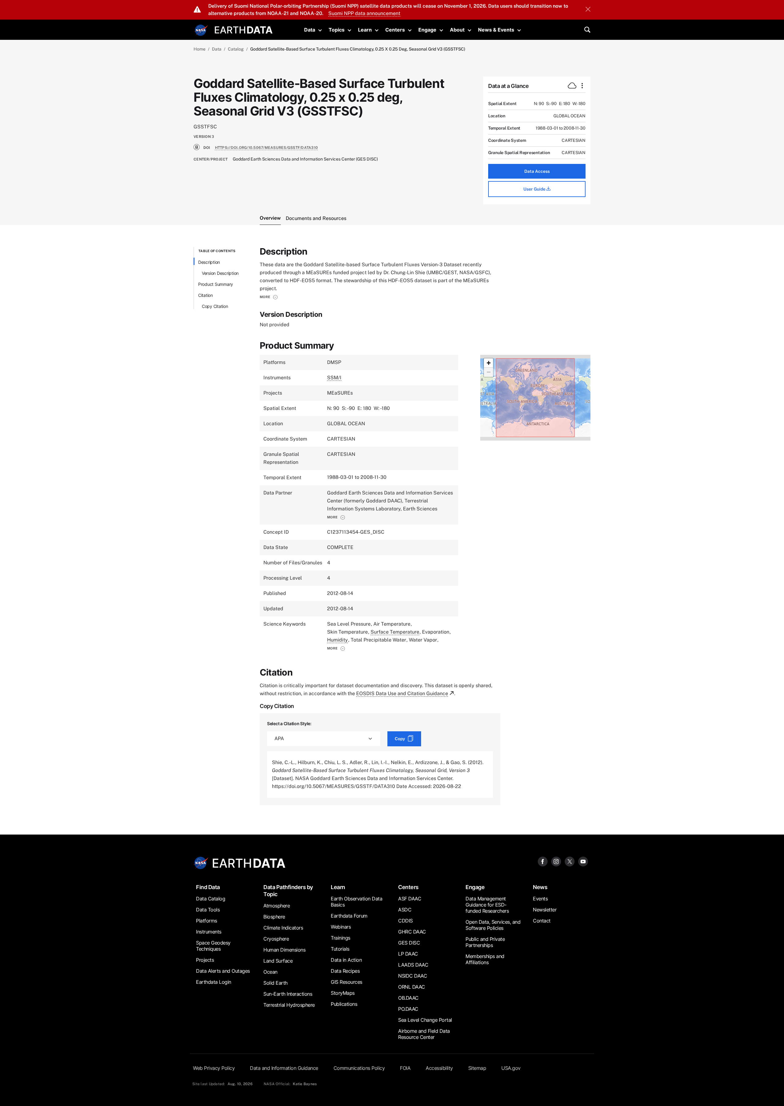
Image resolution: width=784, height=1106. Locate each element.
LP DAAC (408, 954)
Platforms (206, 921)
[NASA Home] (201, 30)
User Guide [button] (534, 189)
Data (309, 30)
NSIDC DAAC (412, 976)
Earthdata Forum (349, 916)
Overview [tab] (270, 218)
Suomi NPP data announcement (364, 13)
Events (540, 899)
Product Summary (215, 284)
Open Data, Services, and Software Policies (493, 925)
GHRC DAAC (412, 932)
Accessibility (439, 1068)
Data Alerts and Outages (223, 971)
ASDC (404, 910)
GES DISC (409, 943)
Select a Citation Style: (289, 723)
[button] (269, 297)
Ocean (270, 972)
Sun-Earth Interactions (287, 994)
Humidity (337, 640)
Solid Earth (275, 983)
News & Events (496, 30)
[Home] (244, 29)
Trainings (340, 938)
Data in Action (346, 960)
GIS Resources (346, 982)
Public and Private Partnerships (485, 942)
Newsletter (544, 910)
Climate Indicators (283, 928)
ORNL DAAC (411, 987)
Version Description (220, 273)
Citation (205, 295)
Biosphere (274, 917)
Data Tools (208, 910)
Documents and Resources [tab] (316, 218)
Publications (344, 1004)
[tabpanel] (392, 526)
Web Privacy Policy (214, 1068)
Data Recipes (345, 971)
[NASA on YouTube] (583, 861)
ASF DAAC (409, 899)
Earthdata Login (213, 982)
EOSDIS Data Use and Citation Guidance (402, 693)
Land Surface (277, 961)
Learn (365, 30)
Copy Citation (215, 306)
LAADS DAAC (413, 965)
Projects (205, 960)
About (457, 30)
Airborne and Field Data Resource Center (424, 1034)
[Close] (588, 10)
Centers (395, 30)
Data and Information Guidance (284, 1068)
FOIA (405, 1068)
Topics (337, 30)
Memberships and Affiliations (485, 959)
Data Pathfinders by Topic (288, 890)
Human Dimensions (284, 950)
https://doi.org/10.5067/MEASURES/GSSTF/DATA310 (266, 148)
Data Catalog (210, 899)
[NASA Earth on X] (570, 861)
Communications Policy (359, 1068)
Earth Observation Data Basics (356, 902)
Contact (542, 921)
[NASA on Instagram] (556, 861)
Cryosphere (276, 939)
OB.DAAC (408, 998)
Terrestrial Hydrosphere (289, 1005)
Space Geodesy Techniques (213, 946)
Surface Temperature (395, 632)
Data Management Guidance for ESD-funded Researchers (487, 905)
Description (209, 262)
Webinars (341, 927)
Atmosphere (276, 906)
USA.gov (511, 1068)
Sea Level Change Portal (425, 1020)
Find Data (208, 887)
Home (199, 49)
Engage (427, 30)
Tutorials (340, 949)
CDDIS (405, 921)
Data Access (537, 171)
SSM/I (334, 378)
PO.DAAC (408, 1009)
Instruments (208, 932)
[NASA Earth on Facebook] (543, 861)
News (540, 887)
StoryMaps (343, 993)
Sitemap (477, 1068)
